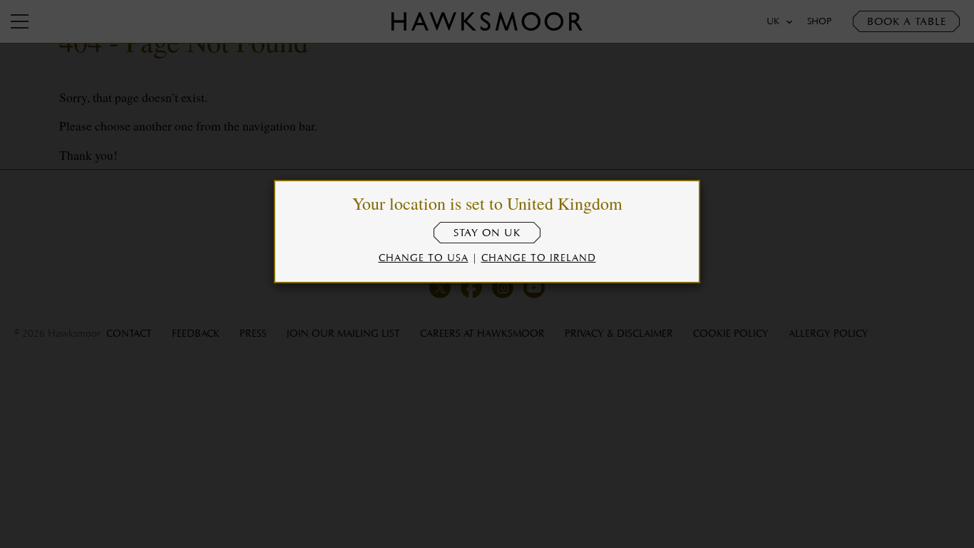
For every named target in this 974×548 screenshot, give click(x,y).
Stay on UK (487, 232)
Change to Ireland (538, 257)
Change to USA (423, 257)
